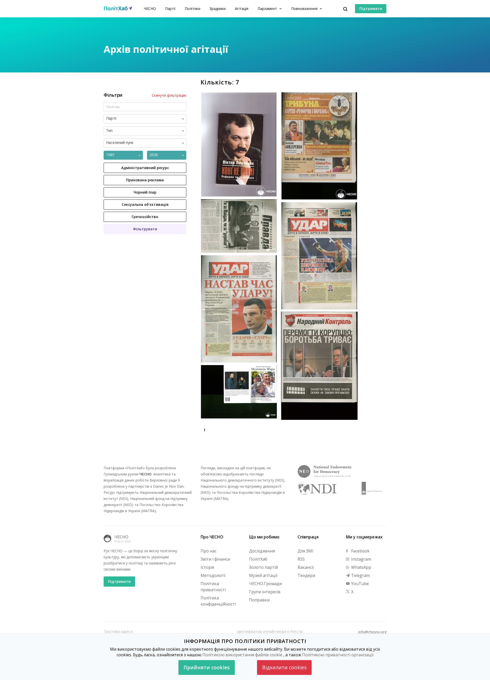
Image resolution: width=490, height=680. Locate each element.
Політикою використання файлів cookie (242, 655)
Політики (192, 8)
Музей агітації (263, 575)
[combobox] (149, 119)
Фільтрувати (145, 228)
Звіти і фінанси (215, 559)
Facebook (360, 551)
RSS (301, 559)
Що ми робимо (264, 537)
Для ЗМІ (305, 551)
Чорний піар (144, 192)
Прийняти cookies (206, 667)
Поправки (259, 600)
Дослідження (262, 551)
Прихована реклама (145, 180)
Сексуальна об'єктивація (145, 204)
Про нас (208, 551)
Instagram (360, 559)
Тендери (306, 575)
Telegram (360, 575)
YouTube (359, 583)
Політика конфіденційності (218, 601)
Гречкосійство (145, 216)
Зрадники (218, 8)
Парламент (268, 8)
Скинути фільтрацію (169, 95)
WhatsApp (360, 567)
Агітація (241, 8)
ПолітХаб (258, 559)
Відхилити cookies (284, 667)
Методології (213, 575)
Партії (170, 8)
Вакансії (306, 567)
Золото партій (263, 567)
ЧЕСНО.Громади (265, 583)
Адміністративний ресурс (145, 167)
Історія (207, 567)
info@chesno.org (372, 632)
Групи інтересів (264, 592)
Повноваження (304, 8)
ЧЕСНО (150, 8)
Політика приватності (213, 587)
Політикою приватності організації (337, 655)
